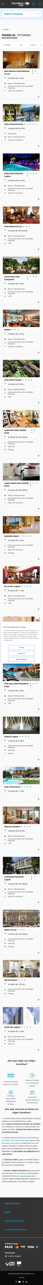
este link (23, 1176)
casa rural (34, 1143)
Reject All (21, 653)
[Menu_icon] (3, 4)
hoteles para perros (12, 1143)
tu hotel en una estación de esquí (15, 1140)
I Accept (21, 647)
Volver (6, 29)
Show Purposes (21, 659)
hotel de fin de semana (29, 1138)
